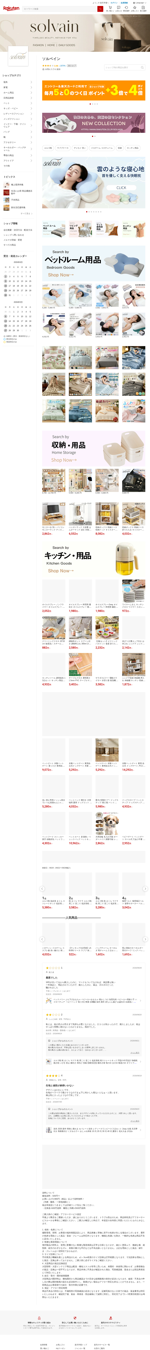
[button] (139, 10)
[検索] (100, 16)
